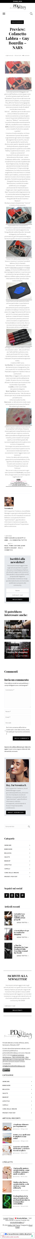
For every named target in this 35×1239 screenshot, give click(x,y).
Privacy (11, 1218)
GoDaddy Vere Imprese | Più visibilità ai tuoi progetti (17, 629)
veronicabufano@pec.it (17, 1222)
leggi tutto (21, 636)
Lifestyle (8, 865)
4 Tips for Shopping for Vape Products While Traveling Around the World (21, 949)
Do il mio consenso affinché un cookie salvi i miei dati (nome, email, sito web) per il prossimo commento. (18, 731)
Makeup (7, 861)
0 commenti (26, 55)
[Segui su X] (17, 895)
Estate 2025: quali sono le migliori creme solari (21, 1136)
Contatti (5, 1218)
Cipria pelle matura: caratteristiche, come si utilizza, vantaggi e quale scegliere (21, 1171)
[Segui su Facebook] (6, 895)
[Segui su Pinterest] (22, 895)
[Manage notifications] (3, 1236)
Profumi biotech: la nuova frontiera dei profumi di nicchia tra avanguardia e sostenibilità (21, 1200)
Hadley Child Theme (14, 1225)
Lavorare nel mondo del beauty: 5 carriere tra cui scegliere (21, 1148)
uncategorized (17, 22)
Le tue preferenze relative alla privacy (19, 1234)
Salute (7, 857)
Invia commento (21, 738)
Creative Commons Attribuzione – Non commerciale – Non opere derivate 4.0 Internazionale (16, 1057)
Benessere (8, 849)
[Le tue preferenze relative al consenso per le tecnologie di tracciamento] (32, 1236)
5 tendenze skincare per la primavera (21, 1125)
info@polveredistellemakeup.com (14, 1066)
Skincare (7, 845)
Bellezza (7, 853)
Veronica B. (11, 55)
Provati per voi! (10, 876)
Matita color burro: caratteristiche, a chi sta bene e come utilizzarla (21, 1185)
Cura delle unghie (11, 872)
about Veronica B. (16, 812)
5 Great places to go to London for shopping (17, 651)
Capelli (7, 869)
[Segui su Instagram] (12, 895)
